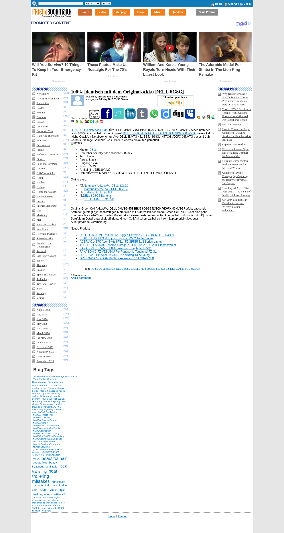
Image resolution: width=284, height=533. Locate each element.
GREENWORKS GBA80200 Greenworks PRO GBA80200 (117, 258)
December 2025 (45, 347)
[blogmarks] (77, 122)
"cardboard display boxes (46, 386)
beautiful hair (54, 458)
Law (39, 210)
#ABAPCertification (47, 412)
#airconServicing (41, 447)
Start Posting (207, 12)
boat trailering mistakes (44, 476)
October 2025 (44, 356)
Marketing (42, 215)
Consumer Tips (45, 131)
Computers (42, 126)
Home (218, 3)
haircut (56, 485)
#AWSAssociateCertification (47, 428)
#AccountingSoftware (44, 441)
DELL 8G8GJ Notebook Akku (89, 130)
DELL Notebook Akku (146, 268)
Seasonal (41, 251)
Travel (40, 288)
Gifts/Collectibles (46, 173)
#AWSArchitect (40, 423)
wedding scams (42, 494)
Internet (41, 201)
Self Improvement (46, 256)
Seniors (41, 260)
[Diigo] (166, 118)
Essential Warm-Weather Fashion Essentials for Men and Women (235, 164)
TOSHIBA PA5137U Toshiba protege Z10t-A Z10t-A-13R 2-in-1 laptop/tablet (128, 245)
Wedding (41, 293)
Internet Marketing (47, 205)
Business (41, 117)
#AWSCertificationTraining (46, 433)
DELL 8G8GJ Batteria (97, 195)
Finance (41, 159)
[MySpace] (190, 118)
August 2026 (44, 309)
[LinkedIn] (130, 118)
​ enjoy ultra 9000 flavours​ (48, 504)
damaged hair (41, 485)
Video (102, 12)
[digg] (178, 118)
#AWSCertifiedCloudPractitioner (49, 436)
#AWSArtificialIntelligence (46, 425)
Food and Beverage (47, 163)
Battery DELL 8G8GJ (98, 192)
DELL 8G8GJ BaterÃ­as (99, 199)
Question (177, 12)
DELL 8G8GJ (124, 268)
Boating (41, 112)
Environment (43, 145)
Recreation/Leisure (47, 233)
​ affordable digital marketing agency (46, 498)
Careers (41, 121)
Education (42, 140)
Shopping (42, 265)
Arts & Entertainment (48, 98)
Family (40, 149)
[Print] (97, 122)
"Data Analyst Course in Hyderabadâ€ (44, 380)
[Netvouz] (92, 122)
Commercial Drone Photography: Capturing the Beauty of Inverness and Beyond (235, 178)
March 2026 (43, 333)
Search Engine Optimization (44, 244)
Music (158, 12)
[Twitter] (118, 118)
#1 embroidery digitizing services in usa (48, 409)
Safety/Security (45, 238)
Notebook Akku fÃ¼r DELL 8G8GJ (106, 185)
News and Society (46, 224)
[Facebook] (106, 118)
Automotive (43, 103)
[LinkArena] (82, 122)
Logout (122, 516)
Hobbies (41, 182)
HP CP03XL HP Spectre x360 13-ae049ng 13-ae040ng (115, 255)
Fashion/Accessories (48, 154)
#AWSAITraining (41, 417)
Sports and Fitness (47, 274)
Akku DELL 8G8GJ (103, 268)
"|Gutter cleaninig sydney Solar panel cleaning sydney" (46, 396)
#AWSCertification (42, 431)
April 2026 (42, 328)
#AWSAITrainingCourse (45, 420)
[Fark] (73, 122)
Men (39, 219)
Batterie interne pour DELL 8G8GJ (106, 189)
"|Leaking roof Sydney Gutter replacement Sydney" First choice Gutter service (49, 401)
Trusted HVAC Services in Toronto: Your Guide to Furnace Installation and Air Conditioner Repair (236, 114)
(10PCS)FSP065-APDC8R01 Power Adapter (46, 453)
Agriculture (43, 93)
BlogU (85, 12)
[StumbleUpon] (213, 118)
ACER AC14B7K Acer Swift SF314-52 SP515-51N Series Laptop (121, 241)
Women (41, 297)
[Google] (209, 118)
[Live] (199, 118)
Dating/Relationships (48, 135)
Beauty (40, 107)
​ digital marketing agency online (45, 501)
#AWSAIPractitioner (43, 415)
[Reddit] (94, 118)
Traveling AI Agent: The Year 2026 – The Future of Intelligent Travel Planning (236, 191)
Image (141, 12)
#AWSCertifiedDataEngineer (47, 439)
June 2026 (42, 319)
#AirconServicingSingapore (47, 444)
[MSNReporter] (204, 118)
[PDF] (102, 122)
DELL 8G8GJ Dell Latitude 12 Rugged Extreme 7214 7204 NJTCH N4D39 (127, 235)
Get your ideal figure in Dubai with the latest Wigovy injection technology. (234, 205)
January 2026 (44, 342)
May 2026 (42, 323)
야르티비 (46, 510)
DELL (93, 149)
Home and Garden (46, 191)
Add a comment (81, 277)
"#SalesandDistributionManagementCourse (55, 376)
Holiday (41, 187)
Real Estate (42, 229)
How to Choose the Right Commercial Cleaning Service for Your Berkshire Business (236, 134)
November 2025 (45, 351)
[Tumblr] (142, 118)
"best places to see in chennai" (47, 384)
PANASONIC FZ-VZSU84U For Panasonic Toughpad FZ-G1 (118, 251)
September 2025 (45, 361)
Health (40, 177)
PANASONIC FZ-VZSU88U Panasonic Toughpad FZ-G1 (116, 248)
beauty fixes (40, 462)
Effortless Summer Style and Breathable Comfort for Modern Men (235, 152)
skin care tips (52, 489)
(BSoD (36, 459)
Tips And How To (46, 283)
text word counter (231, 124)
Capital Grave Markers (234, 144)
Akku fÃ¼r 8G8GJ (189, 268)
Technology (43, 279)
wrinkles (60, 494)
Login (247, 3)
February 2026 (45, 337)
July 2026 (42, 314)
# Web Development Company (47, 405)
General (41, 168)
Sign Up (233, 3)
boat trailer (51, 466)
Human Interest (45, 196)
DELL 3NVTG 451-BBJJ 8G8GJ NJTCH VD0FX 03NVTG (159, 133)
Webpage (121, 12)
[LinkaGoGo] (87, 122)
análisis (37, 497)
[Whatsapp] (154, 118)
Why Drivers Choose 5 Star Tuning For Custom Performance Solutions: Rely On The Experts (235, 99)
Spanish (41, 269)
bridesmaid (58, 481)
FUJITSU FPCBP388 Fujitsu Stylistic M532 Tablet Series (117, 238)
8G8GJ (164, 268)
